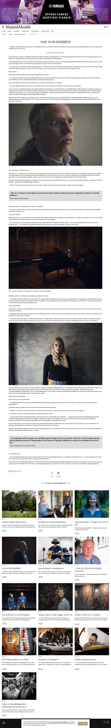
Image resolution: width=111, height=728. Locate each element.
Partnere (10, 34)
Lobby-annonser (45, 31)
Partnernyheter (25, 31)
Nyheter (9, 31)
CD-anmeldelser (35, 31)
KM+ (52, 31)
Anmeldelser (16, 31)
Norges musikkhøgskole (20, 34)
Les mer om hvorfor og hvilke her (60, 722)
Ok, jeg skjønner (83, 723)
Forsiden (4, 34)
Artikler (4, 31)
